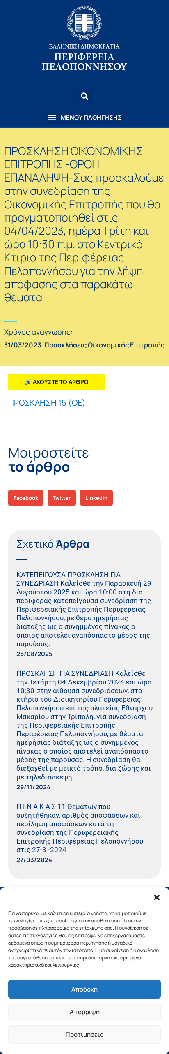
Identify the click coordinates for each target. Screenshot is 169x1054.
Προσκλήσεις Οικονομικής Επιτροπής (104, 344)
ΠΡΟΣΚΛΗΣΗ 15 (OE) (47, 402)
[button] (157, 897)
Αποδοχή (84, 989)
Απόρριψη (85, 1012)
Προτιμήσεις (84, 1034)
